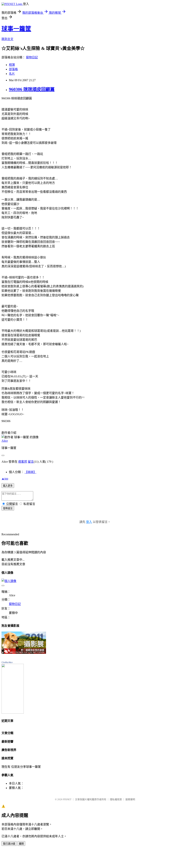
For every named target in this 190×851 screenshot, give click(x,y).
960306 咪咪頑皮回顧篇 (32, 89)
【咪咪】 (30, 472)
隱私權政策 (116, 799)
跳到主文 (7, 39)
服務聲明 (130, 799)
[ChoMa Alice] (12, 712)
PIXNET (67, 799)
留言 (31, 461)
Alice (4, 440)
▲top (4, 478)
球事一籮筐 (16, 28)
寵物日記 (32, 57)
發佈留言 (8, 508)
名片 (12, 73)
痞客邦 (22, 461)
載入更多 (8, 485)
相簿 (12, 64)
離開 (21, 843)
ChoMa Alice (7, 662)
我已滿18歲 (9, 843)
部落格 (13, 69)
